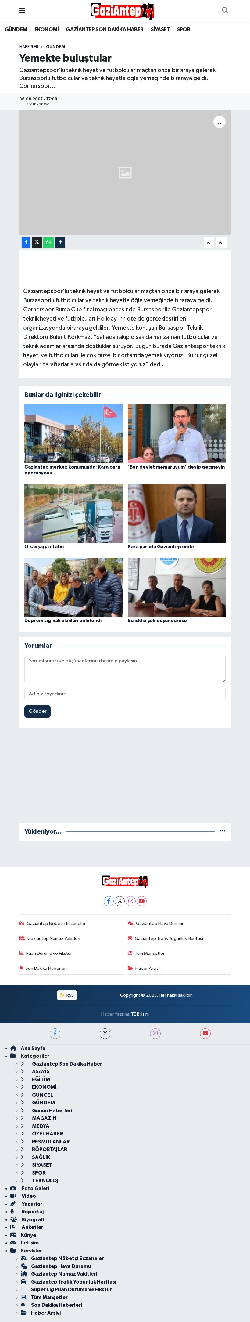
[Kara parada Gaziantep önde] (177, 513)
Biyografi (32, 1219)
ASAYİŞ (40, 1071)
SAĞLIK (40, 1157)
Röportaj (32, 1211)
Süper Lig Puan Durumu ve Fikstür (71, 1289)
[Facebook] (109, 901)
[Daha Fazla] (60, 242)
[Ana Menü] (22, 10)
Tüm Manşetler (150, 953)
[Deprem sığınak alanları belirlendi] (73, 587)
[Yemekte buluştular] (125, 172)
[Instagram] (131, 901)
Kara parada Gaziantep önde (161, 546)
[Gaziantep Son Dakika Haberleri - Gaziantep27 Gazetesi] (122, 11)
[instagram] (155, 1033)
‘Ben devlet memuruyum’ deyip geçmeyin (176, 467)
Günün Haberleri (51, 1110)
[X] (120, 901)
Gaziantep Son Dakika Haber (66, 1064)
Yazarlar (31, 1204)
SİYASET (160, 29)
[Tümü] (223, 831)
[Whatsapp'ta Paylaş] (48, 242)
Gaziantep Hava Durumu (160, 923)
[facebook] (55, 1033)
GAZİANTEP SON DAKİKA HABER (104, 29)
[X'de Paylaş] (37, 242)
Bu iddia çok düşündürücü (157, 620)
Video (28, 1196)
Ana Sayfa (33, 1048)
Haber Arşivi (147, 968)
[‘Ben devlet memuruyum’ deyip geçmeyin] (177, 433)
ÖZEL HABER (47, 1133)
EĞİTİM (40, 1079)
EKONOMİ (46, 29)
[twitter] (105, 1033)
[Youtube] (142, 901)
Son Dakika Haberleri (46, 968)
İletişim (30, 1242)
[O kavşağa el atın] (73, 513)
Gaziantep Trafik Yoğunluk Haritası (169, 938)
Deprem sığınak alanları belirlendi (63, 620)
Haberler (28, 47)
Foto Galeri (35, 1188)
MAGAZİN (44, 1118)
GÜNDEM (16, 29)
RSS (70, 995)
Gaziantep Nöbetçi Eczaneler (56, 923)
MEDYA (40, 1126)
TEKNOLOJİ (45, 1180)
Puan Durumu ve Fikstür (49, 953)
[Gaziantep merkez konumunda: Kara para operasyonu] (73, 433)
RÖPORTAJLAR (49, 1149)
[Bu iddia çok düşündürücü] (177, 587)
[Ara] (225, 11)
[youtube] (205, 1033)
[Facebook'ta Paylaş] (26, 242)
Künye (28, 1235)
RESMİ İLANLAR (50, 1141)
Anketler (32, 1227)
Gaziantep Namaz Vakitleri (53, 938)
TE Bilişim (140, 1014)
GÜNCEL (42, 1095)
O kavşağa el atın (44, 546)
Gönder (38, 711)
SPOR (183, 29)
